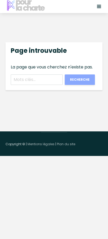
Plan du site (66, 144)
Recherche (80, 79)
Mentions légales (41, 144)
